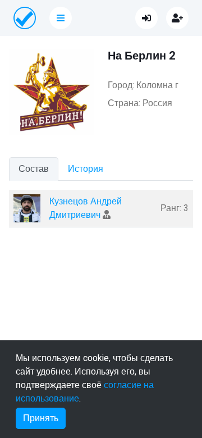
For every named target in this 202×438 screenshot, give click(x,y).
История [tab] (85, 169)
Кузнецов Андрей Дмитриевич (85, 208)
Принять (40, 418)
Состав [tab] (34, 169)
